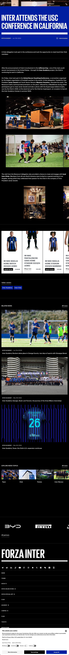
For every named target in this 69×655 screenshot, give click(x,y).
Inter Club (18, 288)
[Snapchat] (33, 568)
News (3, 573)
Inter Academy (7, 288)
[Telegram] (2, 568)
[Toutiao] (54, 568)
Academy (4, 605)
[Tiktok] (15, 568)
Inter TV (4, 583)
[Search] (66, 4)
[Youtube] (20, 568)
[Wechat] (45, 568)
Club (2, 599)
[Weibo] (7, 568)
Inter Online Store (7, 589)
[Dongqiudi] (49, 568)
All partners (5, 535)
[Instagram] (28, 568)
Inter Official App (7, 594)
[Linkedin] (11, 568)
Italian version (6, 282)
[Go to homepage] (34, 3)
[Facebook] (41, 568)
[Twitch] (24, 568)
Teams (3, 578)
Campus (3, 610)
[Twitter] (37, 568)
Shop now (8, 269)
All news (65, 306)
